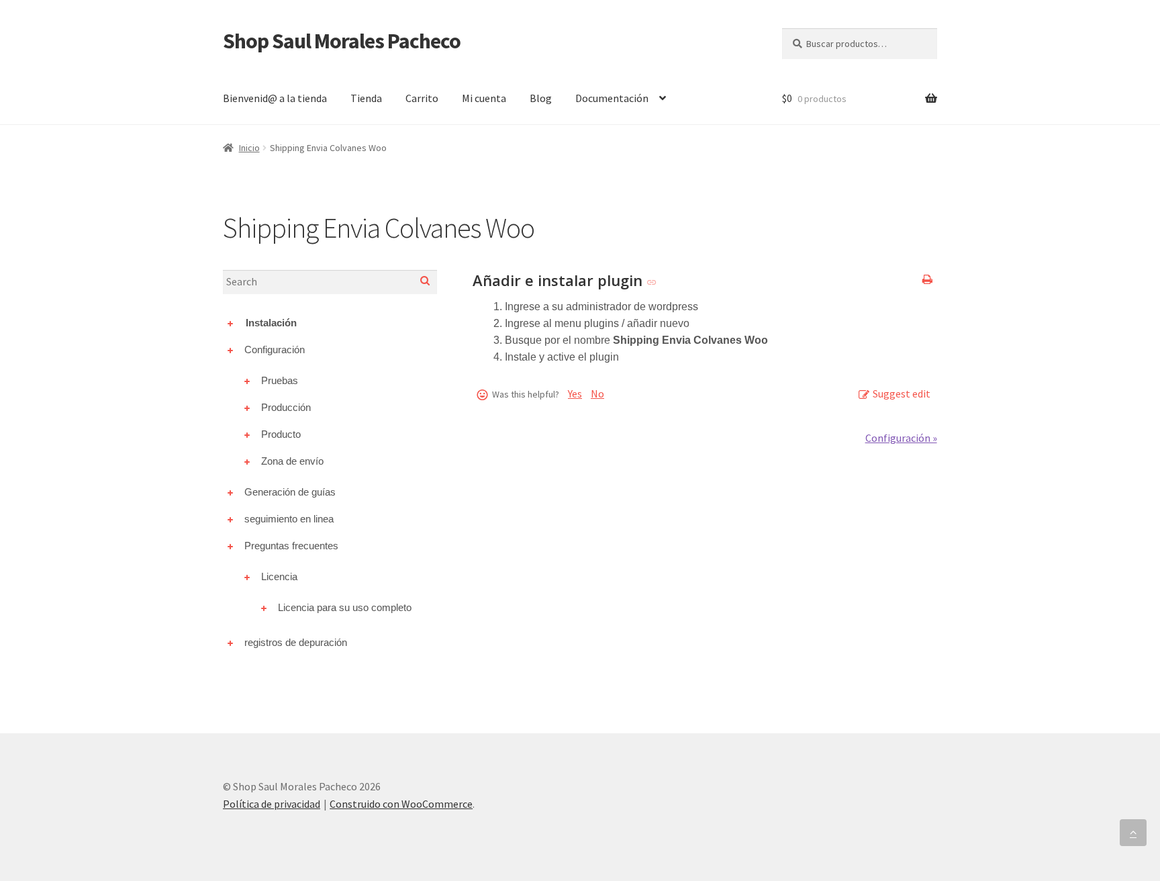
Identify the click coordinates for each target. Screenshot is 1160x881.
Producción (286, 407)
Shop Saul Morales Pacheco (342, 41)
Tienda (366, 98)
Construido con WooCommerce (401, 803)
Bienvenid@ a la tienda (275, 98)
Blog (541, 98)
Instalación (271, 322)
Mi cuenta (484, 98)
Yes (575, 393)
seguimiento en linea (289, 518)
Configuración (274, 349)
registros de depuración (295, 642)
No (597, 393)
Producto (281, 434)
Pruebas (279, 380)
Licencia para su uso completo (345, 607)
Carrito (421, 98)
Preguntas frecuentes (291, 545)
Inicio (249, 148)
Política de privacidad (271, 803)
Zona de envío (292, 461)
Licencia (279, 576)
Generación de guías (290, 492)
